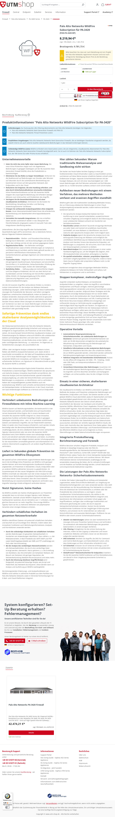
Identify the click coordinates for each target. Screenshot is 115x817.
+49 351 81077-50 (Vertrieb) (14, 760)
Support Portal (46, 755)
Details (31, 733)
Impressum (83, 763)
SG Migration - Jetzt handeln (51, 768)
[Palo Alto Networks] (110, 25)
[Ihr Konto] (97, 4)
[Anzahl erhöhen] (74, 89)
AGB (80, 760)
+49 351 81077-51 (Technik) (13, 763)
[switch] (7, 807)
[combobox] (60, 4)
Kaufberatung (26, 772)
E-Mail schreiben (38, 641)
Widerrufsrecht (84, 766)
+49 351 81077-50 (16, 641)
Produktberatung (105, 96)
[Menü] (11, 793)
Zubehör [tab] (9, 667)
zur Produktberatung (91, 96)
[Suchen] (83, 4)
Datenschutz (83, 758)
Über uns (82, 755)
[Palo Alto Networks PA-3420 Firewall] (31, 690)
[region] (29, 48)
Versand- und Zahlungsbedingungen (54, 779)
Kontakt (43, 776)
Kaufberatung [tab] (21, 115)
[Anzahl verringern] (62, 89)
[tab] (8, 115)
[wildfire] (29, 48)
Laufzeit (63, 78)
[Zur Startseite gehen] (17, 4)
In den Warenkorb (95, 89)
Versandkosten (51, 803)
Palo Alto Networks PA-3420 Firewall (26, 705)
